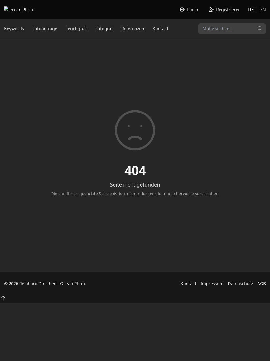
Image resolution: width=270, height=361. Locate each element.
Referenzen (132, 28)
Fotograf (104, 28)
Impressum (212, 283)
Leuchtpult (76, 28)
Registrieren (228, 9)
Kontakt (160, 28)
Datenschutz (240, 283)
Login (192, 9)
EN (263, 9)
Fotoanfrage (44, 28)
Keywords (14, 28)
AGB (261, 283)
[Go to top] (3, 298)
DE (251, 9)
